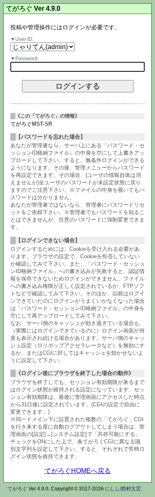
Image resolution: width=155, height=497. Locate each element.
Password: (27, 58)
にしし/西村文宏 (123, 489)
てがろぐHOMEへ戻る (78, 470)
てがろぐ (19, 8)
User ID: (24, 39)
